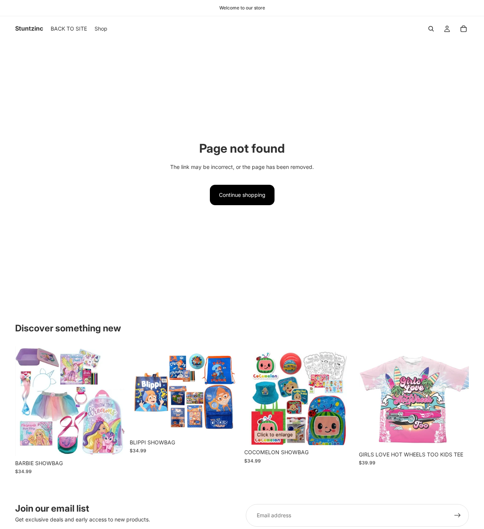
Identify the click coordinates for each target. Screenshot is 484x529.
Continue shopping (242, 195)
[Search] (431, 28)
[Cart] (463, 28)
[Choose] (457, 435)
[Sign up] (457, 515)
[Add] (113, 444)
